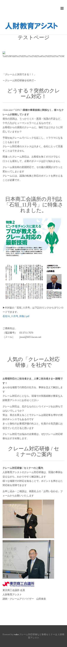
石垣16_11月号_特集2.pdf (16, 316)
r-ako (16, 634)
